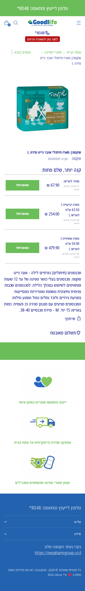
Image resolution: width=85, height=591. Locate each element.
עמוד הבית (74, 52)
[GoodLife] (42, 23)
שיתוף (70, 318)
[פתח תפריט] (78, 22)
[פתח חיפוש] (15, 22)
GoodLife (41, 570)
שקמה (76, 158)
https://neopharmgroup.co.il (58, 553)
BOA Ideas (55, 574)
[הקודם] (78, 8)
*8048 (40, 32)
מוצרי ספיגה (52, 52)
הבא (17, 52)
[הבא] (6, 8)
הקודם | (25, 52)
